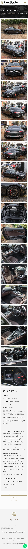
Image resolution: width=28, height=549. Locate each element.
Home (2, 13)
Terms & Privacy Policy (12, 545)
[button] (25, 546)
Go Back (14, 500)
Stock (6, 13)
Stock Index (14, 497)
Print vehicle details (14, 494)
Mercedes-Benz (12, 13)
